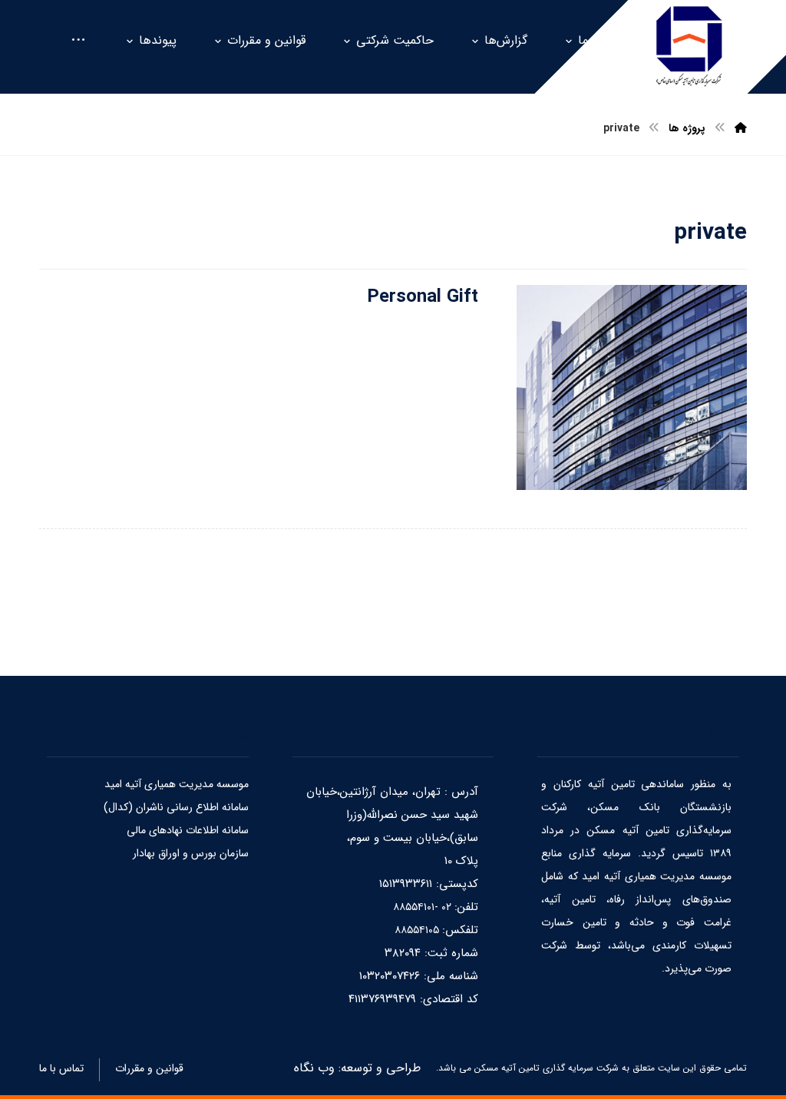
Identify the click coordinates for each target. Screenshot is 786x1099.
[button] (78, 40)
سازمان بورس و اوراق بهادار (191, 853)
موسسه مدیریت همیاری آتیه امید (176, 784)
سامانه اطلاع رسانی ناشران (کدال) (176, 807)
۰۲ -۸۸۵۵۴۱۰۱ (423, 907)
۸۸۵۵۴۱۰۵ (418, 930)
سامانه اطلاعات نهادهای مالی (188, 830)
